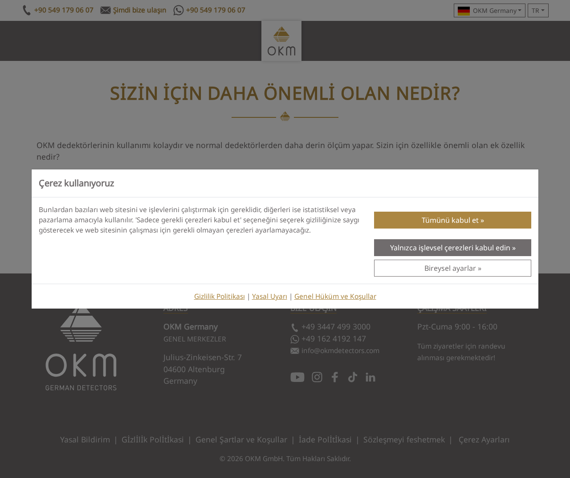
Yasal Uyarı (269, 296)
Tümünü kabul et (450, 220)
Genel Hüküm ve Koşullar (335, 296)
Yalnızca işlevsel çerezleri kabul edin (450, 248)
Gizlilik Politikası (219, 296)
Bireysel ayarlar (450, 268)
